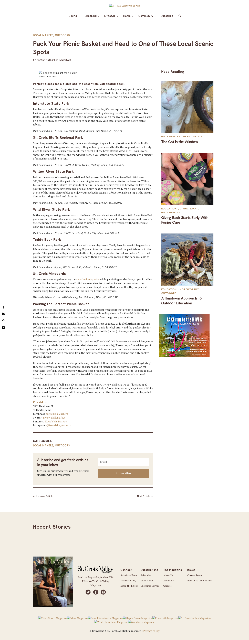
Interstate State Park (51, 103)
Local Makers (43, 35)
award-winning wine (87, 279)
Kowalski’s (40, 402)
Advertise (168, 580)
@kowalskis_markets (58, 425)
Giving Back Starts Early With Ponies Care (184, 220)
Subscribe (146, 575)
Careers (167, 585)
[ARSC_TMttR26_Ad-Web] (184, 355)
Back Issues (147, 580)
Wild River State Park (51, 209)
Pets (186, 136)
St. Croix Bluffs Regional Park (58, 137)
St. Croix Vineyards (49, 273)
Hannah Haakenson (47, 59)
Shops (197, 136)
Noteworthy (170, 136)
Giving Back (188, 208)
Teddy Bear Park (47, 239)
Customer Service (150, 585)
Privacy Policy (151, 631)
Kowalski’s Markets (57, 413)
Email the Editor (129, 585)
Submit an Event (129, 575)
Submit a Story (128, 580)
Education (169, 208)
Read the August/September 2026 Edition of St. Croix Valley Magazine (95, 581)
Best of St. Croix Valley (199, 580)
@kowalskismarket (54, 417)
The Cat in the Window (179, 141)
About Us (168, 575)
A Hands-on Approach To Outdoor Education (181, 301)
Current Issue (194, 575)
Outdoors (62, 35)
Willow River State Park (53, 171)
